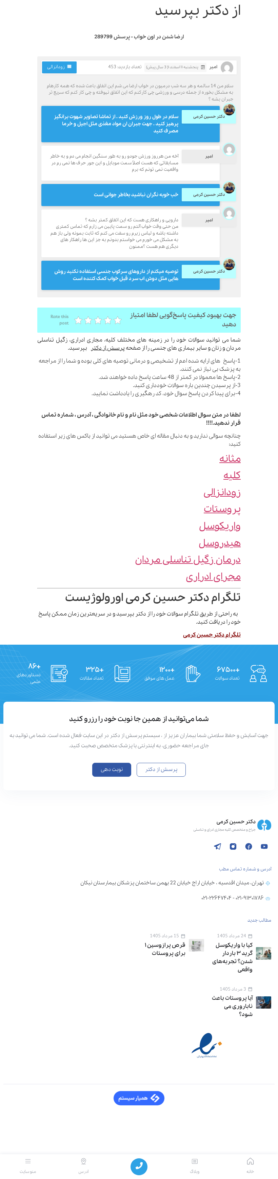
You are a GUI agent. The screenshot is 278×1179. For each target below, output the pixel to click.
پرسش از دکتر (108, 348)
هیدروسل (220, 543)
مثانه (230, 459)
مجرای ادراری (213, 577)
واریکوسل (220, 526)
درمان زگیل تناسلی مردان (188, 560)
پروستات (222, 509)
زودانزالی (56, 67)
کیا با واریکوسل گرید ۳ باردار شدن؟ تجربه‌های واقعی (232, 957)
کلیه (232, 476)
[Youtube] (264, 846)
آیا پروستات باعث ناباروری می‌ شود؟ (232, 1006)
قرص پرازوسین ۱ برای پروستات (165, 949)
